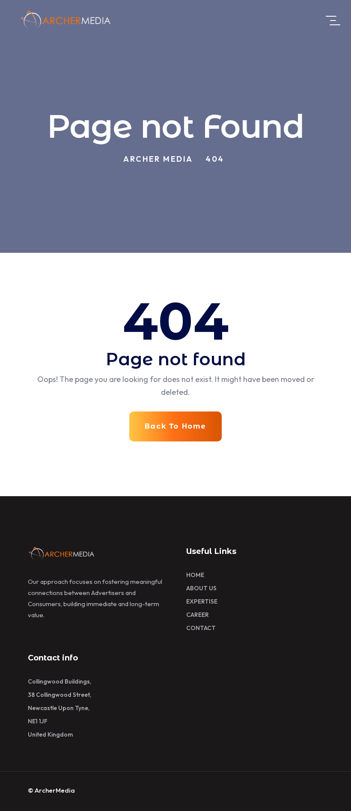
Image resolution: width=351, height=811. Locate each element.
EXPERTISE (201, 601)
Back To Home (175, 426)
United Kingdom (50, 734)
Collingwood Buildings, (59, 681)
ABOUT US (201, 588)
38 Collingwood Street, (59, 695)
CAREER (197, 615)
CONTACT (201, 628)
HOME (195, 575)
